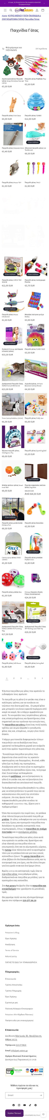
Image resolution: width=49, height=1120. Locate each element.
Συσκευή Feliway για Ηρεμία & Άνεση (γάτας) (12, 350)
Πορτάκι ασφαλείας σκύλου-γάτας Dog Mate (35, 486)
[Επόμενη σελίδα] (42, 678)
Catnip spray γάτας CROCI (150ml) (11, 559)
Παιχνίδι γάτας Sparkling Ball (35, 451)
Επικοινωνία (10, 979)
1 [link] (6, 678)
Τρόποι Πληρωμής (13, 991)
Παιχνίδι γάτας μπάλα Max (12, 592)
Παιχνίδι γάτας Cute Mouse (35, 218)
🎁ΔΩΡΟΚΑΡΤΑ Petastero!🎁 (36, 250)
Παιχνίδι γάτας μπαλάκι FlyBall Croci (34, 559)
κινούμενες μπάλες (27, 832)
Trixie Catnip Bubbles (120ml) (12, 418)
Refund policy (11, 956)
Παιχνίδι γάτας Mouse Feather (13, 218)
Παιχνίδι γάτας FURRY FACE (35, 349)
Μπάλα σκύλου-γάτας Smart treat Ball (12, 486)
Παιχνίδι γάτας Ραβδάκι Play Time (35, 80)
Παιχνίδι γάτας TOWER (33, 116)
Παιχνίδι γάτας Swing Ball (34, 663)
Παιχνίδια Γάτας (32, 19)
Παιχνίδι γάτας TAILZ (32, 182)
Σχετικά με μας (11, 1002)
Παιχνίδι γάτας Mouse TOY (11, 182)
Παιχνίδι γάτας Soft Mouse (11, 663)
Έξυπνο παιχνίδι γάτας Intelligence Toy (10, 452)
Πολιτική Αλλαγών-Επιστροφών (19, 1008)
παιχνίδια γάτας (10, 874)
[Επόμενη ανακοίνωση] (44, 3)
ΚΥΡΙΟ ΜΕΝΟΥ (15, 15)
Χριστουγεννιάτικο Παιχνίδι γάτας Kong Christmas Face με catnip (13, 81)
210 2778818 (21, 1045)
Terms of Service (12, 950)
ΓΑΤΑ (25, 15)
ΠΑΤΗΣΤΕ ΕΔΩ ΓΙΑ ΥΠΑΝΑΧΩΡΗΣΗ (21, 962)
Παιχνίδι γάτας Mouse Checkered (10, 316)
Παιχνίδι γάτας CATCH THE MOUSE (11, 281)
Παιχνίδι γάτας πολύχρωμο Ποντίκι (35, 281)
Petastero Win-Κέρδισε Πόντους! (19, 1014)
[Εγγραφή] (41, 1095)
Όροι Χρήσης (11, 938)
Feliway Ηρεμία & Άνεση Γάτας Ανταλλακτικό (34, 593)
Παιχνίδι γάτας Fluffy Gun (34, 418)
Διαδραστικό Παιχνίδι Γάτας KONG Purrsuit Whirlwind (12, 385)
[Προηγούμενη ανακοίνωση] (5, 3)
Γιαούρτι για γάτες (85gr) (11, 250)
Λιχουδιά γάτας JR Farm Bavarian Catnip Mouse (34, 385)
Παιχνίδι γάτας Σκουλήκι (34, 523)
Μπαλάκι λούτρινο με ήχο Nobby (34, 316)
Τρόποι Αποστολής (13, 985)
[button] (5, 10)
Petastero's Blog (12, 932)
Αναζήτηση (10, 944)
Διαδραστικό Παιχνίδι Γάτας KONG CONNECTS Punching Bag (12, 629)
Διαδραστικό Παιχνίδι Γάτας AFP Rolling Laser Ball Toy (35, 628)
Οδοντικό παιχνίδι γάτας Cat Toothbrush (35, 149)
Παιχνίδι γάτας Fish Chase (11, 116)
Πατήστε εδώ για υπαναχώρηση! (19, 1020)
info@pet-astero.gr (19, 1050)
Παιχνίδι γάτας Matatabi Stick (13, 148)
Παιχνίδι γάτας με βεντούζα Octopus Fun (12, 524)
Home (4, 15)
